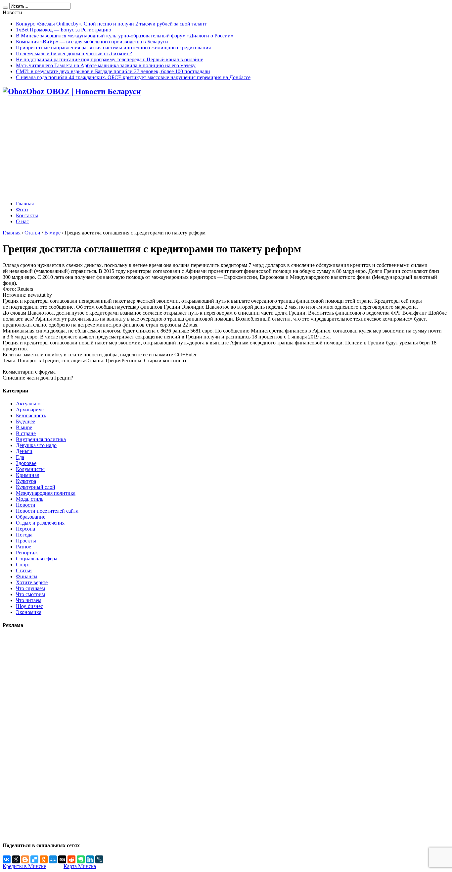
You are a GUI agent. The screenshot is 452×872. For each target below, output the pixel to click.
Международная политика (45, 493)
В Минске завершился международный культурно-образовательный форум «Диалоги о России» (124, 35)
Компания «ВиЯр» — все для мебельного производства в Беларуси (92, 41)
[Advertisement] (226, 149)
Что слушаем (30, 588)
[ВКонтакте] (7, 859)
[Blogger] (25, 859)
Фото (22, 209)
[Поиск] (5, 8)
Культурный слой (35, 487)
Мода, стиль (29, 499)
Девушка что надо (36, 445)
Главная (25, 203)
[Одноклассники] (44, 859)
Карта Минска (80, 866)
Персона (25, 529)
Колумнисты (30, 469)
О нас (22, 221)
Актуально (28, 403)
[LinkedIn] (90, 859)
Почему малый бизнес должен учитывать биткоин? (74, 53)
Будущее (25, 421)
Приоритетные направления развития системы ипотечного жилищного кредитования (113, 47)
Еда (20, 457)
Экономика (28, 612)
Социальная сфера (36, 558)
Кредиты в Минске (24, 866)
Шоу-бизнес (29, 606)
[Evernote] (81, 859)
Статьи (32, 232)
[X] (16, 859)
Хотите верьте (32, 582)
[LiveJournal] (99, 859)
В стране (26, 433)
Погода (24, 535)
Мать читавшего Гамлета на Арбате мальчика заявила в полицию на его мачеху (106, 65)
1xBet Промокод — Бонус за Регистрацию (63, 29)
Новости (25, 505)
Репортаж (27, 552)
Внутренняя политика (41, 439)
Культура (26, 481)
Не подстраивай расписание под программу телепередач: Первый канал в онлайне (109, 59)
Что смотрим (30, 594)
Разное (23, 546)
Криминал (27, 475)
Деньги (24, 451)
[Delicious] (34, 859)
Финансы (26, 576)
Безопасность (31, 415)
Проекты (26, 540)
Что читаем (28, 600)
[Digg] (62, 859)
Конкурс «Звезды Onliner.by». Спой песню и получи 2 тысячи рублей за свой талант (111, 23)
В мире (52, 232)
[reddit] (71, 859)
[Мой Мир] (53, 859)
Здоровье (26, 463)
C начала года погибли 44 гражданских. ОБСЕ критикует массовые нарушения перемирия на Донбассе (133, 77)
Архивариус (30, 409)
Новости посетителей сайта (47, 511)
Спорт (23, 564)
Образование (30, 517)
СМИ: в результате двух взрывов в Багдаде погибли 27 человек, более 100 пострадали (113, 71)
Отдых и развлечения (40, 523)
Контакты (27, 215)
